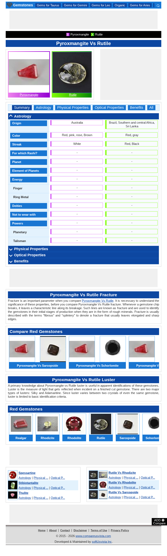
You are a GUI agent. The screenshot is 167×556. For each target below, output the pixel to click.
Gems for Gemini (75, 5)
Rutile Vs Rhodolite (122, 482)
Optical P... (58, 477)
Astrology (43, 107)
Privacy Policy (120, 530)
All (151, 107)
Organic (120, 5)
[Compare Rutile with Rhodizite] (98, 475)
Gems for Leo (101, 5)
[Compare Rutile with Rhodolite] (98, 485)
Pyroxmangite (29, 95)
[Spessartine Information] (12, 475)
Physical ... (41, 477)
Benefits (136, 107)
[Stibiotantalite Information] (12, 485)
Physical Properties (73, 107)
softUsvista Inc (102, 541)
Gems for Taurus (48, 5)
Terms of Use (99, 530)
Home (41, 530)
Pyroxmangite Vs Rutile (97, 300)
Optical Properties (109, 107)
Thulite (23, 493)
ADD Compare (159, 521)
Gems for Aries (140, 5)
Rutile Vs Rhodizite (122, 472)
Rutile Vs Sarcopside (123, 492)
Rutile (73, 95)
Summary (22, 107)
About (53, 530)
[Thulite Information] (12, 495)
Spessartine (27, 473)
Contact (65, 530)
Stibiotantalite (28, 483)
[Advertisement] (83, 20)
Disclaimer (80, 530)
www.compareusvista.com (93, 536)
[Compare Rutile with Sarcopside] (98, 494)
